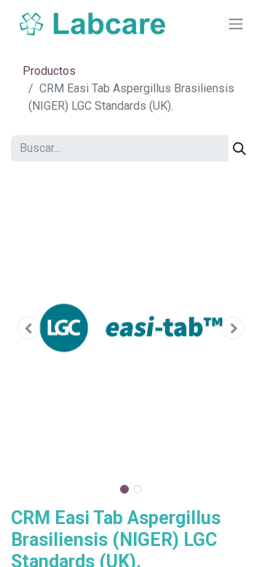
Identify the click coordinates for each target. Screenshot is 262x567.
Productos (49, 71)
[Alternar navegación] (236, 24)
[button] (29, 327)
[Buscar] (239, 148)
